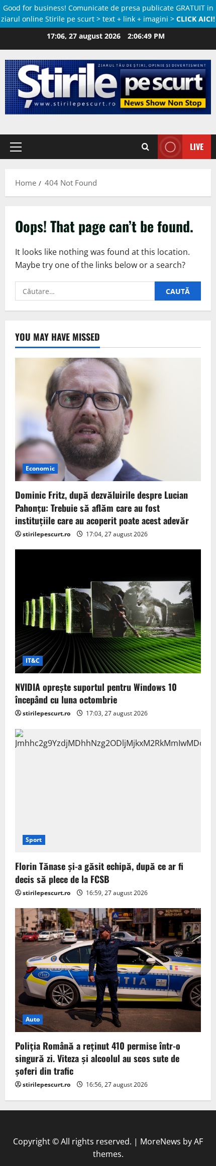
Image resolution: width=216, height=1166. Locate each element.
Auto (33, 1019)
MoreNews (160, 1141)
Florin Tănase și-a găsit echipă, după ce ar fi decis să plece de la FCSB (99, 872)
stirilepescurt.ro (46, 534)
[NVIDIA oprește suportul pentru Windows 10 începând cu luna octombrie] (108, 611)
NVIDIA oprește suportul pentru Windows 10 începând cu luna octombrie (96, 693)
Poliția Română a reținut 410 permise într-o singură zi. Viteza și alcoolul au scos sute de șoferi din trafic (97, 1058)
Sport (34, 839)
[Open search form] (145, 147)
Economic (40, 468)
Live (196, 146)
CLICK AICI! (195, 19)
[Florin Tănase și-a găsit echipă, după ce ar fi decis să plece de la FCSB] (108, 791)
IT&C (33, 660)
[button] (16, 147)
